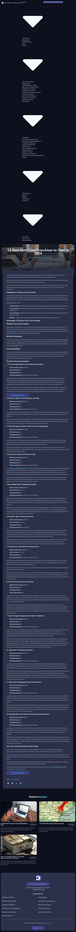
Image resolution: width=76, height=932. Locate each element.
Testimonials (25, 38)
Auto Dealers (25, 137)
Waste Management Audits (29, 85)
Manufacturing (26, 146)
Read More (33, 824)
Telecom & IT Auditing (28, 81)
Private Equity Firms (27, 150)
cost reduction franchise (29, 380)
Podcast (24, 195)
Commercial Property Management (31, 141)
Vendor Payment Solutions (29, 96)
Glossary (24, 197)
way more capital (43, 306)
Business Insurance (27, 99)
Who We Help (25, 101)
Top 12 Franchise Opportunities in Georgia (51, 823)
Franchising (41, 257)
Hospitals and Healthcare (29, 143)
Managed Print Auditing (28, 90)
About (23, 2)
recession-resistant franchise (17, 468)
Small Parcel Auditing (28, 94)
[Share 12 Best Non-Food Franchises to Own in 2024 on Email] (20, 783)
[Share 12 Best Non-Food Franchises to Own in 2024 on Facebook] (12, 783)
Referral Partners (26, 240)
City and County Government (30, 139)
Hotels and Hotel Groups (28, 144)
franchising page (57, 767)
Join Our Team (26, 238)
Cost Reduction (26, 193)
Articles (24, 157)
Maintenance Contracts (28, 98)
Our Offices (25, 237)
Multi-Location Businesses (29, 148)
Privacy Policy (49, 923)
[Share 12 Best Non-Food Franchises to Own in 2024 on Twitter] (16, 783)
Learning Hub (25, 199)
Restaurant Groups (27, 152)
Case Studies (25, 40)
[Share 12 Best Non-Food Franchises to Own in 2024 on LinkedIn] (8, 783)
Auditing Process (26, 42)
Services (24, 45)
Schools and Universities (28, 153)
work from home (12, 331)
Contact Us (25, 200)
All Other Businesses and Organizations (33, 155)
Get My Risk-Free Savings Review (53, 2)
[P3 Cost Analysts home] (11, 121)
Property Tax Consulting (28, 89)
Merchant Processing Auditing (30, 87)
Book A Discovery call (18, 395)
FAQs (23, 43)
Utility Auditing (26, 83)
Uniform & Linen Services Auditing (31, 92)
